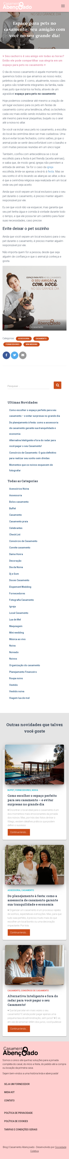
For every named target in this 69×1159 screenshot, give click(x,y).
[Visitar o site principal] (18, 6)
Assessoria (23, 339)
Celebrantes (15, 528)
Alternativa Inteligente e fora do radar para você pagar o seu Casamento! (33, 1000)
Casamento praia (18, 521)
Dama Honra (16, 554)
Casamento (41, 339)
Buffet (12, 508)
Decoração (15, 560)
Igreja (12, 606)
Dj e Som (14, 573)
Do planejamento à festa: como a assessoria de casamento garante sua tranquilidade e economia (33, 428)
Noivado (14, 652)
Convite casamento (19, 547)
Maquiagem (15, 626)
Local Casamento (18, 613)
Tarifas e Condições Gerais (20, 1129)
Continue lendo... (18, 832)
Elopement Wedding (20, 587)
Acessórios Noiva (19, 488)
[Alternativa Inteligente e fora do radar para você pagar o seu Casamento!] (34, 964)
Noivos (13, 658)
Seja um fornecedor (17, 1084)
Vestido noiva (16, 691)
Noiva (12, 645)
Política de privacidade (18, 1113)
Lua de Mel (15, 619)
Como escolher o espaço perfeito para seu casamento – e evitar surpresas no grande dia (32, 800)
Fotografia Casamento (21, 600)
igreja (50, 167)
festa (51, 171)
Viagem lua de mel (19, 698)
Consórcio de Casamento (23, 541)
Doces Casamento (19, 580)
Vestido (13, 685)
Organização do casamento (24, 665)
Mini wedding (31, 344)
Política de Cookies (16, 1121)
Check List (14, 534)
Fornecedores (12, 344)
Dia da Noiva (16, 567)
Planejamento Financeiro (23, 672)
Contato (9, 1100)
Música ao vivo (17, 639)
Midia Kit (9, 1092)
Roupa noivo (16, 678)
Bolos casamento (19, 501)
